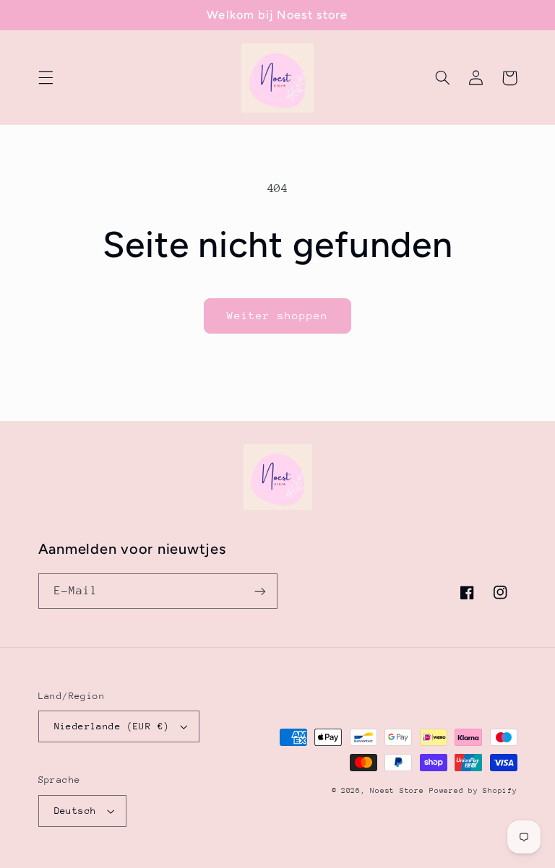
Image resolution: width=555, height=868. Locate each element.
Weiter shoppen (278, 315)
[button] (45, 78)
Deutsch (75, 810)
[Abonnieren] (260, 591)
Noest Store (396, 790)
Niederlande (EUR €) (112, 726)
